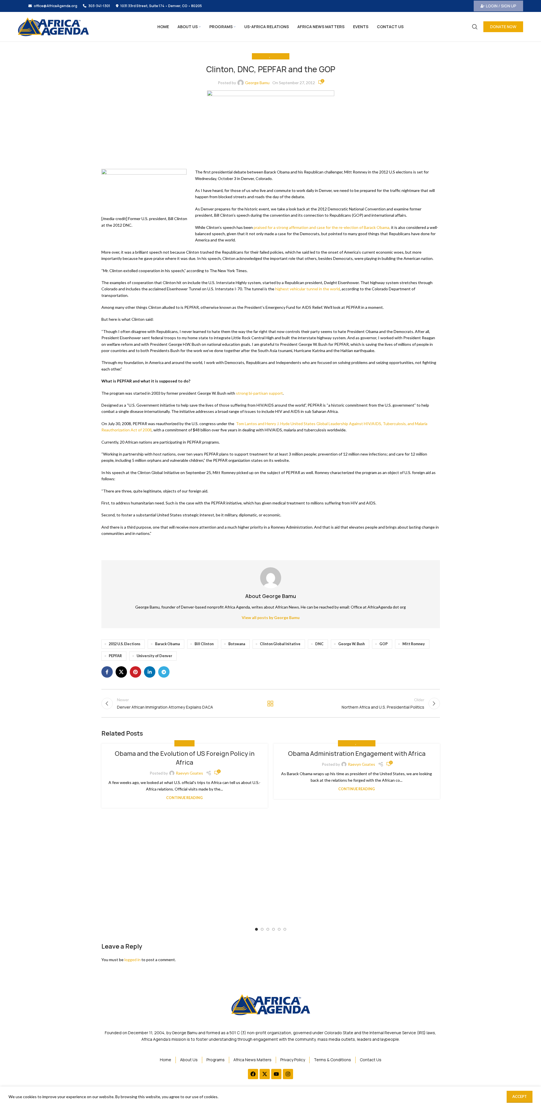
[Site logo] (53, 26)
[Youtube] (276, 1074)
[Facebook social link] (107, 672)
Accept (519, 1096)
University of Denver (154, 656)
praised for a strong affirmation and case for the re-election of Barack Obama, (322, 227)
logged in (132, 959)
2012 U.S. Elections (124, 644)
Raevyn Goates (189, 773)
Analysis (262, 56)
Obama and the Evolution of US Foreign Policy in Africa (184, 758)
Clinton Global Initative (280, 644)
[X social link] (121, 672)
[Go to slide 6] (284, 929)
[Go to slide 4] (273, 929)
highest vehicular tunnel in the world (307, 288)
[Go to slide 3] (267, 929)
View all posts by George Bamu (271, 617)
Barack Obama (167, 644)
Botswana (236, 644)
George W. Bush (351, 644)
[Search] (475, 26)
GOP (383, 644)
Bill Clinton (204, 644)
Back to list (270, 703)
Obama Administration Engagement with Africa (356, 753)
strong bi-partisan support (259, 393)
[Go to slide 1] (256, 929)
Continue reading (184, 798)
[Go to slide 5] (279, 929)
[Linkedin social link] (149, 672)
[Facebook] (253, 1074)
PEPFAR (115, 656)
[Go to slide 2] (262, 929)
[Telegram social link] (164, 672)
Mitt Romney (413, 644)
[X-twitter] (265, 1074)
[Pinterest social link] (135, 672)
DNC (319, 644)
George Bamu (257, 82)
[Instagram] (288, 1074)
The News (279, 56)
